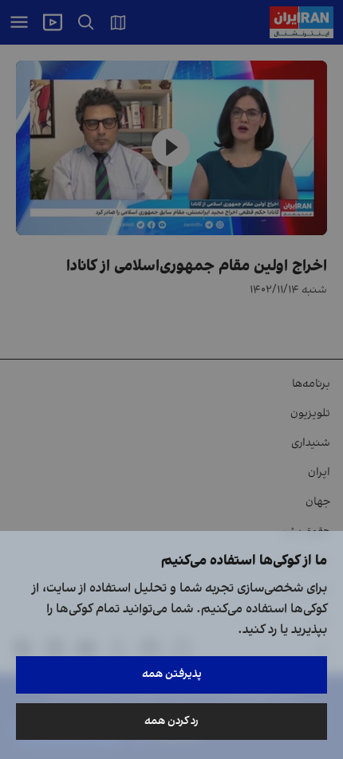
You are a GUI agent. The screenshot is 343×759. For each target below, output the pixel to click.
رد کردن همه (171, 721)
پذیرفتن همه (172, 674)
